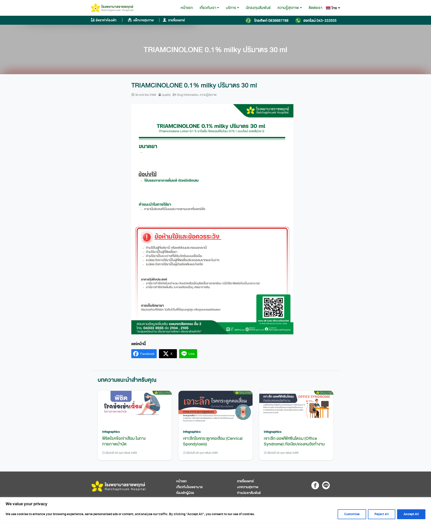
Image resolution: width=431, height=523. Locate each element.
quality (166, 94)
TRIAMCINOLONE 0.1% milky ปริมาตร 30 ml (215, 50)
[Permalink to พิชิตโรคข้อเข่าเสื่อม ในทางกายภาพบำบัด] (135, 408)
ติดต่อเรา (315, 8)
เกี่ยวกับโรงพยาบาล (189, 487)
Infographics (111, 431)
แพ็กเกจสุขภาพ (143, 20)
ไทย (334, 8)
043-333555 (319, 21)
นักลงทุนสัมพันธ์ (258, 8)
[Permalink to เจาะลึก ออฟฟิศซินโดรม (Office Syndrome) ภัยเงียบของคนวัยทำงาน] (296, 408)
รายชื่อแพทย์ (176, 20)
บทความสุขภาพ (247, 487)
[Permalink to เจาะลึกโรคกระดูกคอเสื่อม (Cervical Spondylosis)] (215, 408)
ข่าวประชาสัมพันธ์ (249, 493)
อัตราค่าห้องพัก (106, 20)
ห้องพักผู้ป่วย (185, 493)
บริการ (231, 8)
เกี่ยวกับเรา (208, 8)
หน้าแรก (187, 8)
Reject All (381, 514)
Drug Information (187, 94)
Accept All (411, 514)
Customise (352, 514)
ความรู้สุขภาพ (288, 8)
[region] (215, 510)
